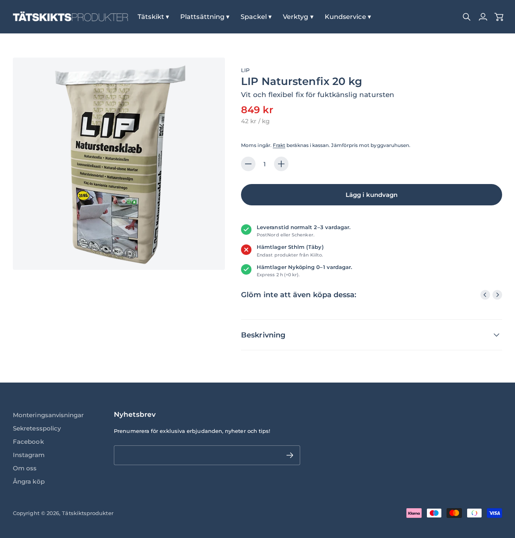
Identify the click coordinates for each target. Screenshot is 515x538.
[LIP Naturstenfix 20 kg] (119, 164)
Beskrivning (263, 334)
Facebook (28, 441)
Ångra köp (29, 481)
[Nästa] (497, 295)
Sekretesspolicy (37, 428)
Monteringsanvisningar (48, 415)
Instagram (29, 455)
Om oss (25, 468)
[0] (499, 17)
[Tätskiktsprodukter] (70, 17)
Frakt (279, 145)
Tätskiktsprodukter (87, 513)
